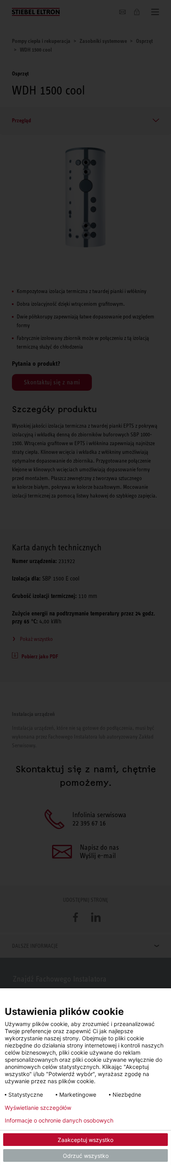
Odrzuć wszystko (86, 1155)
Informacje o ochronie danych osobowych (59, 1120)
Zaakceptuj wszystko (85, 1139)
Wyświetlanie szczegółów (38, 1108)
